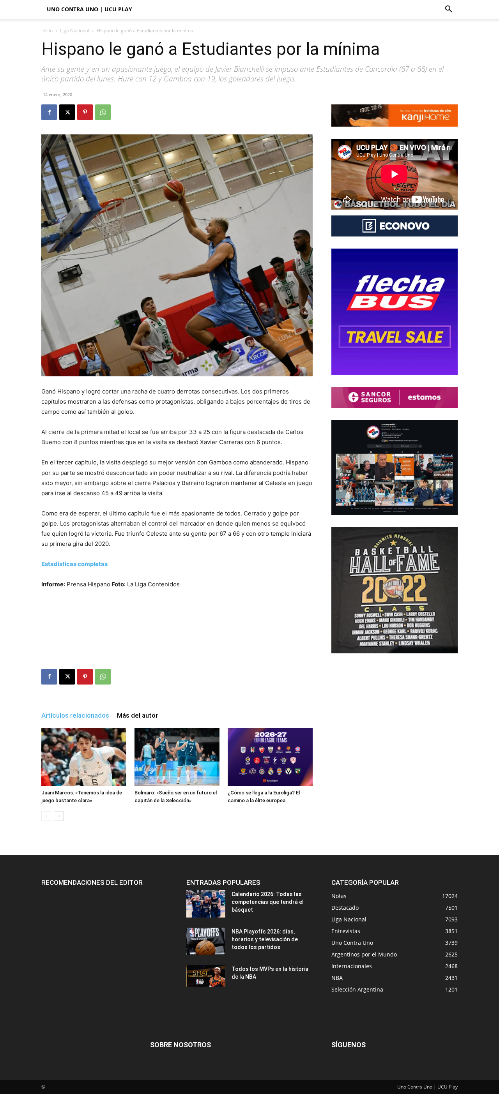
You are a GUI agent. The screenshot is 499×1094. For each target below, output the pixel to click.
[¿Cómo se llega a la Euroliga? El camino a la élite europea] (270, 757)
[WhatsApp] (103, 112)
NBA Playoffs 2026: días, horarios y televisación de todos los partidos (265, 939)
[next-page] (59, 816)
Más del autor (137, 715)
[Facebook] (49, 112)
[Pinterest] (85, 112)
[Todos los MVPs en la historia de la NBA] (205, 976)
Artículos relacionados (75, 715)
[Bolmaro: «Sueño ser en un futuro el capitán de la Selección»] (176, 757)
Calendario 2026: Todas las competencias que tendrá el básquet (268, 902)
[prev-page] (46, 816)
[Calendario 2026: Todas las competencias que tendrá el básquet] (205, 904)
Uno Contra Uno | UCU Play (89, 9)
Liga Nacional (74, 30)
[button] (448, 10)
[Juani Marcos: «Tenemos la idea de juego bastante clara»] (83, 757)
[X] (67, 112)
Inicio (47, 30)
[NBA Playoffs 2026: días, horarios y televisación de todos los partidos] (205, 941)
